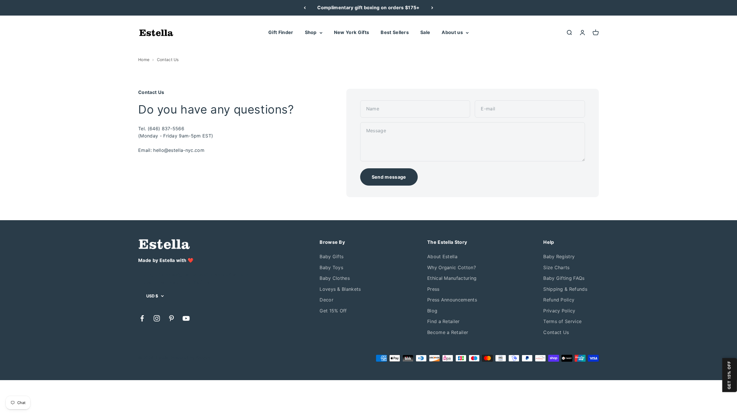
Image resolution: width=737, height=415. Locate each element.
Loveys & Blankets (340, 289)
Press (433, 289)
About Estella (442, 256)
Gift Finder (280, 32)
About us (452, 32)
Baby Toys (331, 267)
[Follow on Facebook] (142, 318)
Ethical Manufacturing (452, 278)
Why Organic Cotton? (451, 267)
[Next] (432, 8)
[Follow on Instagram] (157, 318)
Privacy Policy (559, 311)
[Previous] (305, 8)
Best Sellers (395, 32)
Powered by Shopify (191, 357)
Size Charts (556, 267)
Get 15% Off (333, 311)
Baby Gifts (331, 256)
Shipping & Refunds (565, 289)
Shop (311, 32)
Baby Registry (559, 256)
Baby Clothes (335, 278)
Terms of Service (562, 321)
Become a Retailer (447, 332)
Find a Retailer (443, 321)
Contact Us (556, 332)
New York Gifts (351, 32)
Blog (432, 311)
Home (143, 59)
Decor (326, 300)
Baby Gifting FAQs (563, 278)
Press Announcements (452, 300)
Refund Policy (558, 300)
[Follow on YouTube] (186, 318)
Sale (425, 32)
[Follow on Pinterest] (171, 318)
